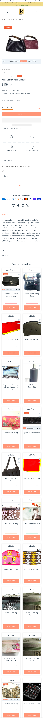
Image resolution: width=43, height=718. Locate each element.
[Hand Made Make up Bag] (11, 420)
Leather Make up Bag (32, 478)
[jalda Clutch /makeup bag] (32, 420)
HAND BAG (16, 91)
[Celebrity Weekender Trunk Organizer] (11, 646)
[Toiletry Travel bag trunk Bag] (32, 646)
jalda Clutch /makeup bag (32, 434)
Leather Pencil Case (11, 339)
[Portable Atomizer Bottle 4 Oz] (32, 373)
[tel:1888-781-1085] (3, 11)
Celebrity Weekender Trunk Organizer (11, 659)
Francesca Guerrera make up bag (11, 295)
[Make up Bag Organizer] (32, 557)
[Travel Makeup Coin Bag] (32, 327)
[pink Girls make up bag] (11, 557)
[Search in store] (36, 12)
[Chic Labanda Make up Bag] (32, 511)
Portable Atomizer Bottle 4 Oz (32, 386)
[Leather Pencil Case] (11, 327)
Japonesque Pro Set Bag (11, 479)
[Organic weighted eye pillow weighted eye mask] (11, 373)
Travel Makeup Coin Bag (32, 340)
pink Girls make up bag (11, 569)
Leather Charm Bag (11, 704)
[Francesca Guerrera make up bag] (11, 281)
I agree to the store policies (12, 128)
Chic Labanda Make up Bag (32, 525)
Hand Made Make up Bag (11, 434)
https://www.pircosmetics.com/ (15, 73)
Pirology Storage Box (32, 704)
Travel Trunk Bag (11, 613)
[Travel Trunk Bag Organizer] (32, 600)
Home (3, 19)
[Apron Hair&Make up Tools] (32, 281)
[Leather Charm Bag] (11, 691)
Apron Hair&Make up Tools (32, 295)
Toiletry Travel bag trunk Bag (32, 659)
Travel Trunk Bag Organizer (32, 614)
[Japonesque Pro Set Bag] (11, 466)
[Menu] (40, 12)
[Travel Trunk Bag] (11, 600)
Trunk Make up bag (11, 524)
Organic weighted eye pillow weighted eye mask (11, 387)
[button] (7, 11)
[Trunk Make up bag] (11, 511)
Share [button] (5, 176)
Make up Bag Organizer (32, 569)
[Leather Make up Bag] (32, 466)
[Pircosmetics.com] (21, 11)
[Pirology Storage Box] (32, 691)
